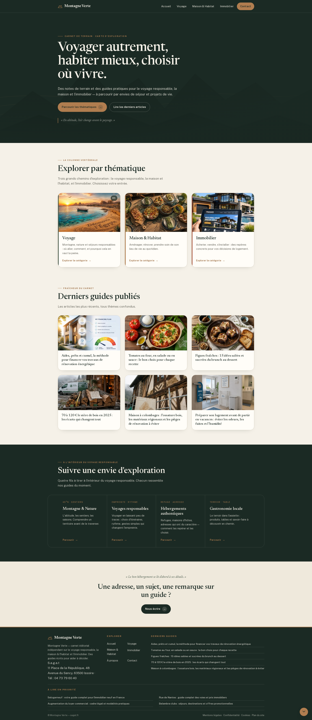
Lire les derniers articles (130, 106)
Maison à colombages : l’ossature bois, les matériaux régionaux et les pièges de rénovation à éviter (207, 668)
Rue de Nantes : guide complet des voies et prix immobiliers (193, 697)
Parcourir (70, 539)
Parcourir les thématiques (82, 106)
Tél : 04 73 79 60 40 (62, 678)
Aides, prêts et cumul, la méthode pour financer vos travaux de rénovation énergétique (201, 643)
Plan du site (258, 715)
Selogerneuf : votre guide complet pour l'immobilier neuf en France (86, 697)
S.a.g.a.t (53, 663)
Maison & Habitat (203, 6)
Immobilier (227, 6)
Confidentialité (231, 715)
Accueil (166, 6)
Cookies (245, 715)
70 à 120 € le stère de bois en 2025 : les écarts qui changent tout (188, 662)
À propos (112, 660)
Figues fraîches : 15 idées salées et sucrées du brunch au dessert (188, 656)
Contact (245, 6)
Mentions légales (212, 715)
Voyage (182, 6)
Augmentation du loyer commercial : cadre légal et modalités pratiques (88, 703)
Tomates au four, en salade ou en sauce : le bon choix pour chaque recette (194, 649)
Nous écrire (155, 608)
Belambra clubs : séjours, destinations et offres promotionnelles (196, 703)
